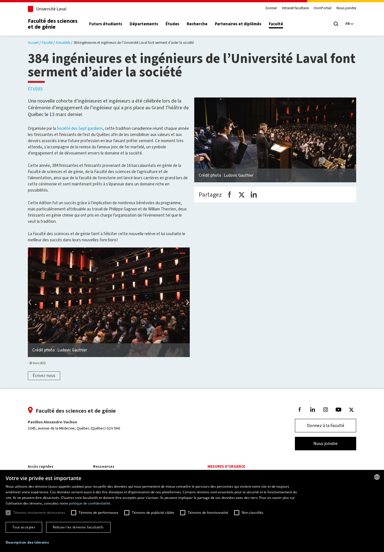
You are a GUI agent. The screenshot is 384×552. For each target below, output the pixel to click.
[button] (27, 543)
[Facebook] (229, 194)
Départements (144, 24)
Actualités (63, 42)
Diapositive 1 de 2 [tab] (176, 254)
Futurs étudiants (105, 24)
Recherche (197, 24)
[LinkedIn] (253, 194)
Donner (271, 8)
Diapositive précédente (30, 302)
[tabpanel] (109, 302)
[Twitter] (241, 194)
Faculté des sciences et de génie (53, 24)
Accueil (33, 42)
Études (172, 24)
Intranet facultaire (295, 8)
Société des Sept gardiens (80, 128)
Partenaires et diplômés (238, 24)
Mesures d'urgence (226, 466)
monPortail (322, 8)
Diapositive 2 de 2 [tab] (182, 254)
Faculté (276, 24)
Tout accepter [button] (23, 527)
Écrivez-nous (44, 375)
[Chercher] (336, 24)
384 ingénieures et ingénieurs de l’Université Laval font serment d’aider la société (133, 42)
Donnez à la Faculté (325, 425)
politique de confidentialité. (90, 503)
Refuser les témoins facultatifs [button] (78, 527)
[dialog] (192, 511)
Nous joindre (346, 8)
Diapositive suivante (187, 302)
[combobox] (377, 477)
